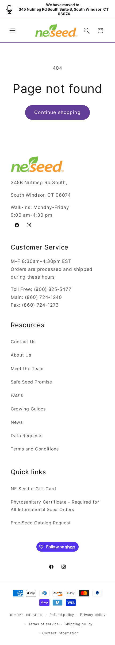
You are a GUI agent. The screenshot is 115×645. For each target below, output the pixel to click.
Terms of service (43, 624)
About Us (21, 355)
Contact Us (23, 341)
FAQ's (17, 395)
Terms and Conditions (35, 449)
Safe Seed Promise (31, 382)
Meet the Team (27, 368)
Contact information (60, 633)
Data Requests (27, 435)
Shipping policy (79, 624)
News (17, 422)
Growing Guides (28, 408)
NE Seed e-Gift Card (33, 488)
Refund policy (61, 615)
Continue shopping (57, 112)
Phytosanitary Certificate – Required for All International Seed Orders (55, 505)
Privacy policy (92, 615)
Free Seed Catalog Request (41, 522)
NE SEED (34, 615)
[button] (12, 30)
